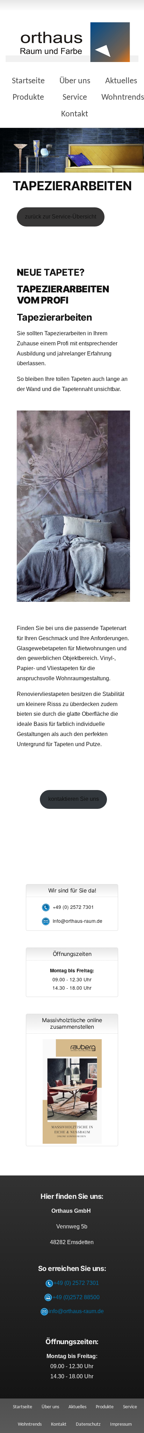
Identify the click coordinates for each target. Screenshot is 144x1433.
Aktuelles (121, 81)
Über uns (74, 81)
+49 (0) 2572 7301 (73, 906)
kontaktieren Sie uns (73, 799)
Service (75, 97)
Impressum (121, 1424)
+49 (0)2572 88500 (76, 1297)
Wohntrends (122, 97)
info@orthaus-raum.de (77, 920)
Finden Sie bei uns (41, 628)
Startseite (28, 81)
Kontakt (74, 114)
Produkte (28, 97)
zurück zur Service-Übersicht (60, 217)
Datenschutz (88, 1424)
